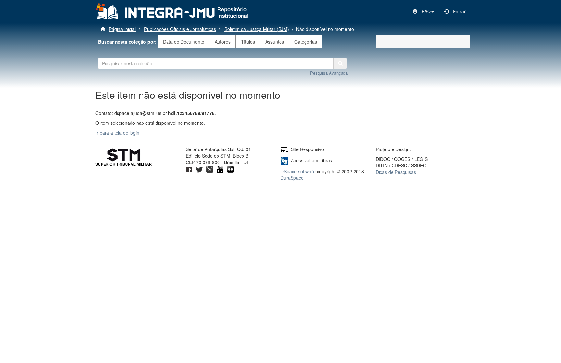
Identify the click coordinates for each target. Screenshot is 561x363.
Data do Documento (183, 41)
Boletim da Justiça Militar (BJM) (256, 29)
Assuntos (274, 41)
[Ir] (340, 63)
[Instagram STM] (209, 168)
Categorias (305, 41)
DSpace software (298, 171)
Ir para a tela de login (117, 132)
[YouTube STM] (220, 168)
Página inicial (122, 29)
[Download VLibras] (284, 160)
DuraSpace (292, 178)
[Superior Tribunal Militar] (124, 158)
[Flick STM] (230, 168)
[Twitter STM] (199, 168)
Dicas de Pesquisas (396, 172)
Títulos (248, 41)
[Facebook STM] (189, 168)
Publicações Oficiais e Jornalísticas (180, 29)
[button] (423, 11)
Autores (223, 41)
